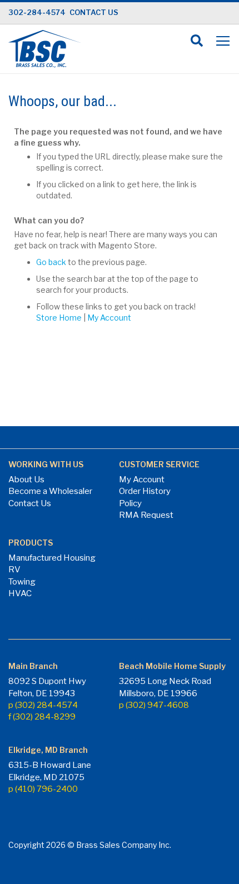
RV (14, 570)
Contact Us (29, 503)
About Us (26, 480)
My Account (109, 317)
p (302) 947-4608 (154, 705)
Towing (22, 582)
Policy (130, 503)
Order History (145, 491)
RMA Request (146, 515)
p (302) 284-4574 (43, 705)
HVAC (20, 593)
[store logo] (44, 49)
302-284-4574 (37, 12)
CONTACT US (93, 12)
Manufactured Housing (52, 558)
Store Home (59, 317)
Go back (51, 262)
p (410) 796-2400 (43, 789)
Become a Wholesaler (50, 491)
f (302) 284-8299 (42, 717)
